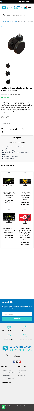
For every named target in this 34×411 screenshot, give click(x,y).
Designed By (17, 409)
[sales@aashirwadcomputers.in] (1, 2)
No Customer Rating (14, 94)
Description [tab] (17, 138)
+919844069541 (25, 1)
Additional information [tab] (17, 142)
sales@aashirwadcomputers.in (10, 1)
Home (2, 21)
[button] (1, 27)
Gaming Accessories (11, 21)
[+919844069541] (20, 2)
